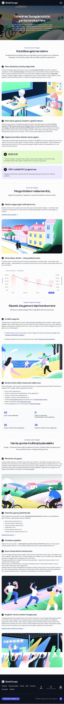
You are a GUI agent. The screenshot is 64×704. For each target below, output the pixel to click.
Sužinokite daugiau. (34, 404)
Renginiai (12, 689)
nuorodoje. (31, 469)
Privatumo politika (13, 686)
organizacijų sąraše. (25, 402)
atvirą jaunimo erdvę (16, 399)
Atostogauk (5, 689)
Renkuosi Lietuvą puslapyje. (47, 339)
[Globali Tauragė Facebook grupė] (60, 698)
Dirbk (27, 686)
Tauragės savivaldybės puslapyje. (14, 335)
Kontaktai (4, 686)
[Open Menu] (61, 2)
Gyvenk (22, 686)
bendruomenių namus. (40, 399)
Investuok (32, 686)
